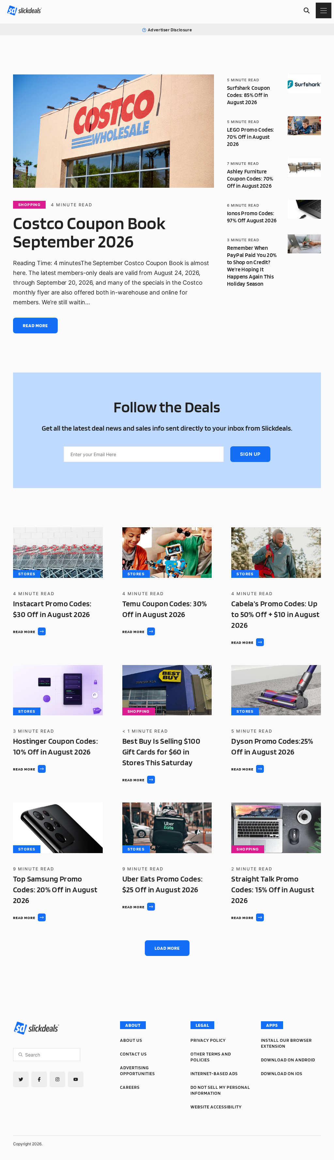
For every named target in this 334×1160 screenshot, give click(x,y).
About (133, 1025)
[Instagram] (57, 1079)
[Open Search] (306, 10)
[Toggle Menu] (323, 10)
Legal (202, 1025)
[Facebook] (39, 1079)
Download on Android (288, 1059)
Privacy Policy (208, 1040)
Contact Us (133, 1054)
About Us (131, 1040)
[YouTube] (76, 1079)
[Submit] (21, 1054)
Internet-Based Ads (214, 1073)
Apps (272, 1025)
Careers (130, 1087)
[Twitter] (21, 1079)
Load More (167, 948)
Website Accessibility (216, 1106)
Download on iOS (281, 1073)
